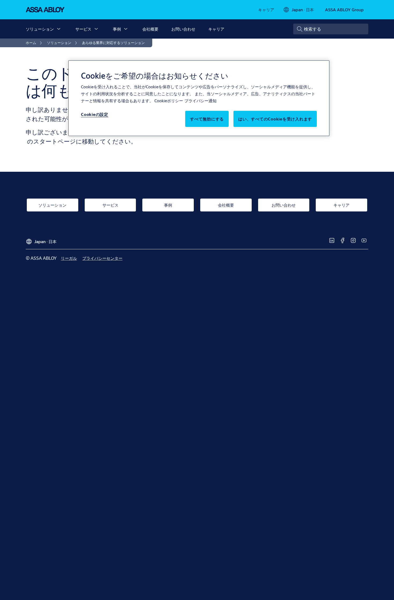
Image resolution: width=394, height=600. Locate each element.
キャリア (216, 29)
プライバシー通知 (200, 100)
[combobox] (330, 29)
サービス (83, 29)
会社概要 (150, 29)
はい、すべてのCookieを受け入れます (275, 119)
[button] (58, 29)
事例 (117, 29)
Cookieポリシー (168, 100)
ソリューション (40, 29)
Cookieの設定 (94, 114)
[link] (266, 10)
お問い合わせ (183, 29)
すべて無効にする (207, 119)
